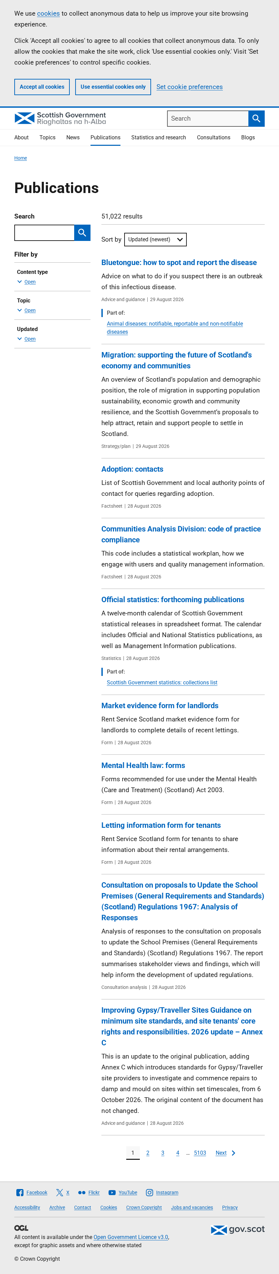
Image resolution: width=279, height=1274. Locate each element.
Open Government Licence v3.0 (131, 1237)
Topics (47, 137)
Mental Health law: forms (143, 765)
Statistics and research (158, 137)
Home (20, 158)
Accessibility (27, 1207)
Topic (23, 300)
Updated (27, 329)
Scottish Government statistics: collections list (162, 682)
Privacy (230, 1207)
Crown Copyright (144, 1207)
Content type (32, 272)
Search (24, 216)
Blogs (248, 137)
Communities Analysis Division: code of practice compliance (181, 534)
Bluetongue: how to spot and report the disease (179, 262)
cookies (48, 13)
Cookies (108, 1207)
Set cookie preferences (190, 87)
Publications (105, 137)
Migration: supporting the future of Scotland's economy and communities (176, 360)
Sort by (111, 239)
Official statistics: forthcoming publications (172, 599)
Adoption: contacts (132, 469)
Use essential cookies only (113, 87)
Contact (82, 1207)
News (73, 137)
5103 (200, 1153)
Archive (57, 1207)
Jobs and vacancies (192, 1207)
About (21, 137)
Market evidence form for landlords (159, 705)
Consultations (213, 137)
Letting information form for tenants (161, 825)
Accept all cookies (42, 87)
